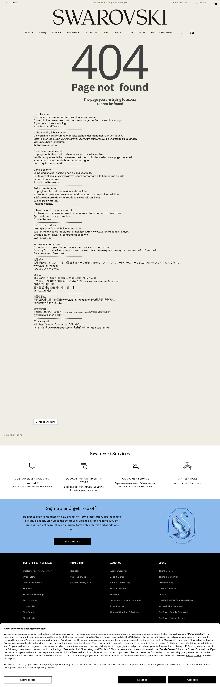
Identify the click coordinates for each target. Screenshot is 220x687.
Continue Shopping (46, 422)
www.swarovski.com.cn (76, 299)
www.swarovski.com (64, 120)
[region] (110, 3)
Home (5, 435)
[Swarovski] (110, 17)
